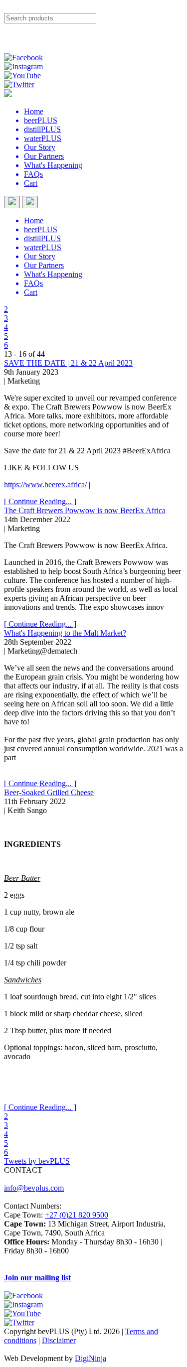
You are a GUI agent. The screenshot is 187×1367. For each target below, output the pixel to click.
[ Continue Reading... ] (40, 501)
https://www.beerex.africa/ (45, 484)
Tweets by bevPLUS (37, 1161)
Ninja (97, 1358)
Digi (82, 1358)
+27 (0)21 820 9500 (76, 1215)
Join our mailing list (37, 1277)
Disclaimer (59, 1340)
